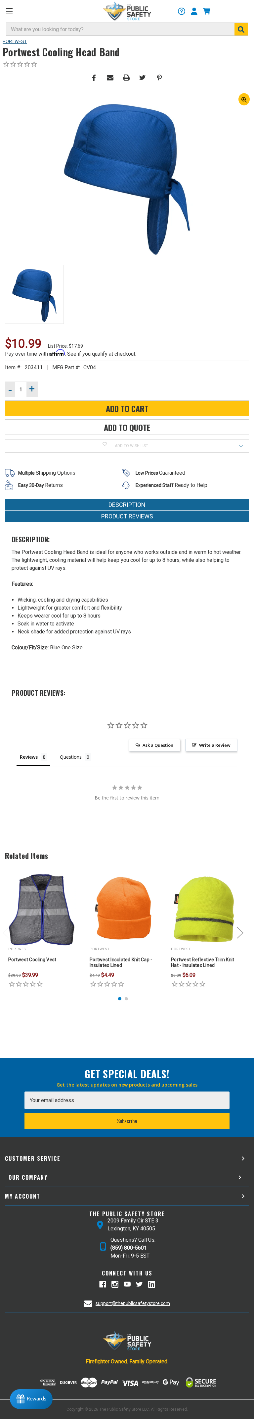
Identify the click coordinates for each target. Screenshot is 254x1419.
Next (240, 932)
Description (127, 504)
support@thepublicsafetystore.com (133, 1303)
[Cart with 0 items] (206, 11)
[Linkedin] (151, 1284)
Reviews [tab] (29, 757)
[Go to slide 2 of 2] (126, 998)
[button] (10, 12)
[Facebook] (94, 78)
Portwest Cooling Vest (32, 959)
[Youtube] (127, 1284)
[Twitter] (142, 77)
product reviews (127, 516)
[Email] (110, 77)
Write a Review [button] (215, 745)
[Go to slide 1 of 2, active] (119, 998)
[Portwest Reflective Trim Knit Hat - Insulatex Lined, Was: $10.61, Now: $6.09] (204, 910)
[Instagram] (114, 1284)
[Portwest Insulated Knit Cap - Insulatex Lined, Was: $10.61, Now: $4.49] (123, 910)
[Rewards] (31, 1399)
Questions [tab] (71, 757)
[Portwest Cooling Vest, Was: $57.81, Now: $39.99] (41, 910)
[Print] (126, 77)
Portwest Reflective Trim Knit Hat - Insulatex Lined (202, 962)
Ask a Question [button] (158, 745)
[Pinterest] (159, 78)
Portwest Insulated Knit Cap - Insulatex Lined (121, 962)
